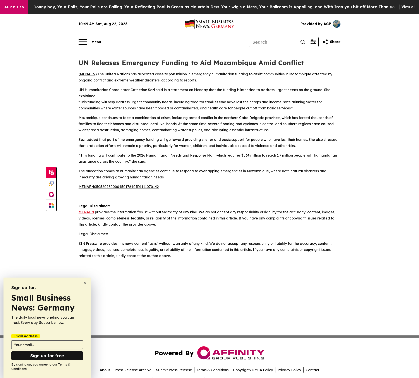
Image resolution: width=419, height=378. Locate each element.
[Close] (85, 283)
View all (408, 7)
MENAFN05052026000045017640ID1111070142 (119, 187)
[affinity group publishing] (51, 194)
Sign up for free (47, 355)
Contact (312, 370)
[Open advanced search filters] (313, 42)
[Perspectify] (51, 183)
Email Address (26, 336)
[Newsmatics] (51, 205)
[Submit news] (51, 172)
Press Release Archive (133, 370)
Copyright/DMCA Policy (253, 370)
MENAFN (87, 74)
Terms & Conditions (212, 370)
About (105, 370)
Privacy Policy (289, 370)
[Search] (302, 42)
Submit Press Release (174, 370)
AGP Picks (14, 7)
